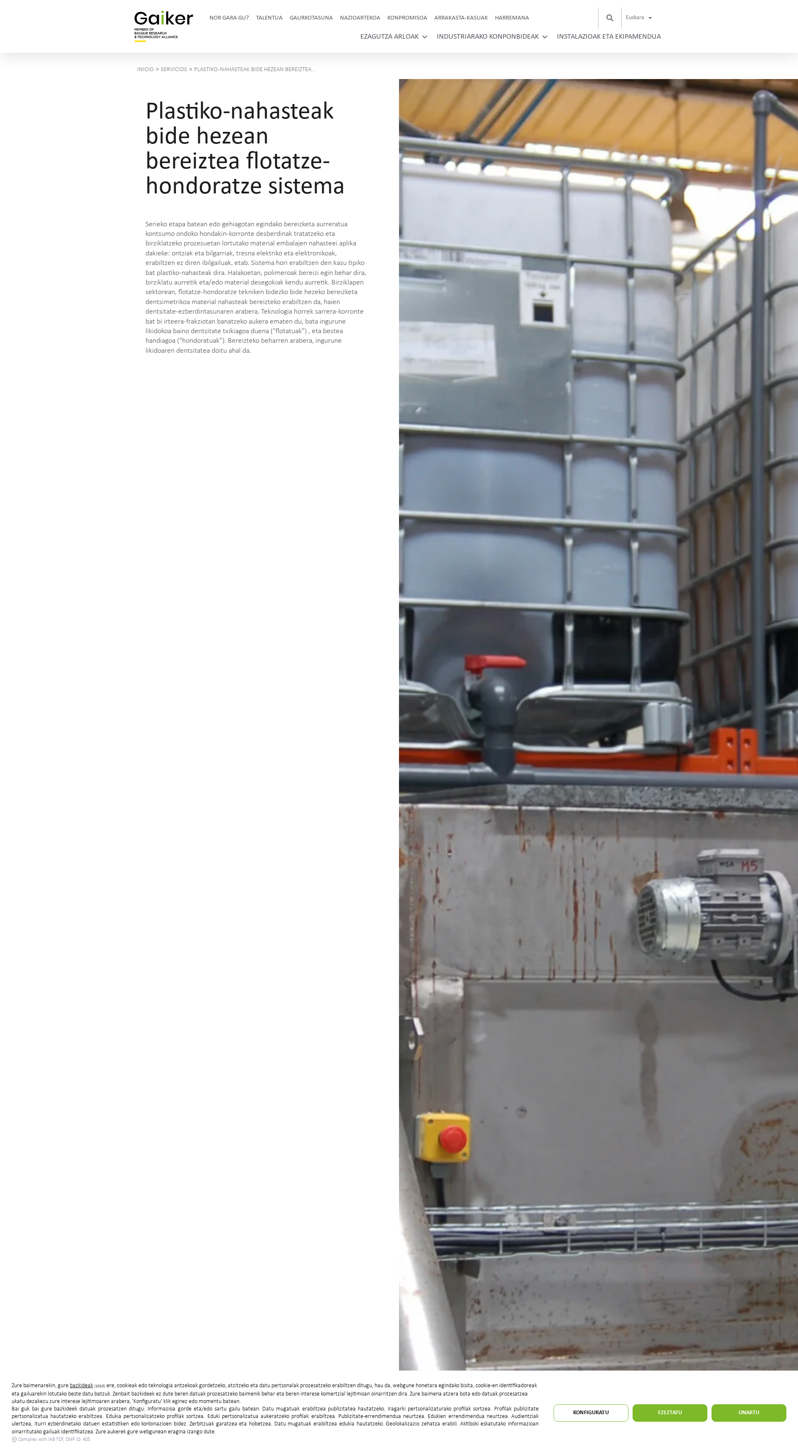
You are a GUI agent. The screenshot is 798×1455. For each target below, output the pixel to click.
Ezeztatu (670, 1413)
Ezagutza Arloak (389, 37)
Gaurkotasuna (311, 18)
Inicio (145, 70)
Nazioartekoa (360, 18)
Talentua (269, 18)
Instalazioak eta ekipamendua (609, 37)
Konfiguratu (591, 1413)
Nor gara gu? (229, 18)
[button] (609, 18)
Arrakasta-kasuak (461, 18)
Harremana (512, 18)
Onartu (749, 1413)
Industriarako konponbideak (488, 37)
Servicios (174, 70)
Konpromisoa (407, 18)
